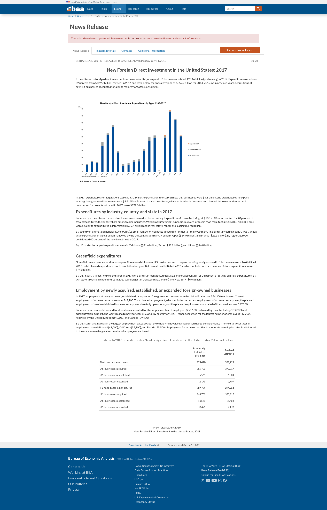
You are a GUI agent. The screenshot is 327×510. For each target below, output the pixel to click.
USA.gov (139, 479)
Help (184, 8)
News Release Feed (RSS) (215, 470)
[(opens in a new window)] (203, 480)
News (117, 8)
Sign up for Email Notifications (218, 474)
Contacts (126, 50)
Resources (152, 8)
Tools (103, 8)
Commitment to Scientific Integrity (154, 465)
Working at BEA (80, 472)
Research (133, 8)
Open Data (141, 474)
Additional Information (151, 50)
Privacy (74, 489)
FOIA (138, 492)
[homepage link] (75, 8)
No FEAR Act (142, 488)
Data (90, 8)
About (170, 8)
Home (71, 16)
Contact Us (76, 466)
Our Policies (77, 484)
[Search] (258, 8)
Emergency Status (145, 501)
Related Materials (105, 50)
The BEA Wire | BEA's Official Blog (220, 465)
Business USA (142, 483)
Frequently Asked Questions (90, 478)
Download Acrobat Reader (143, 445)
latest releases (137, 38)
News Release (81, 50)
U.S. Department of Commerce (151, 497)
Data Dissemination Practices (151, 470)
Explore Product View (240, 49)
